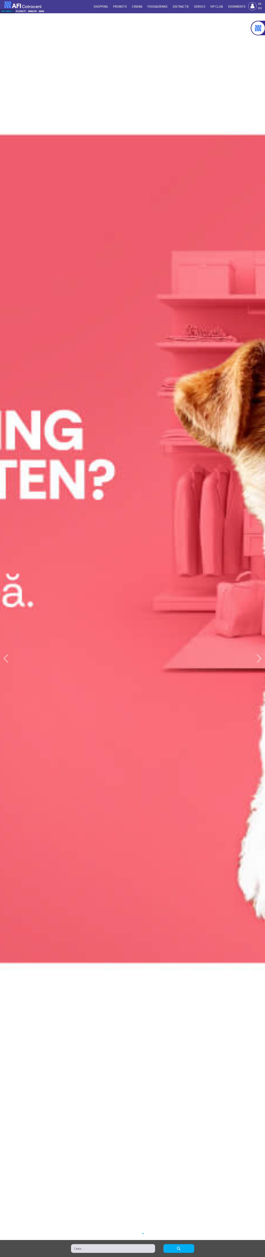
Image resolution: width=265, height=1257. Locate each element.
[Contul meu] (252, 6)
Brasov (32, 11)
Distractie (181, 7)
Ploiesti (21, 11)
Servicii (199, 7)
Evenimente (237, 7)
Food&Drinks (157, 7)
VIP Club (216, 7)
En (259, 4)
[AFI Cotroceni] (23, 4)
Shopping (101, 7)
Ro (260, 8)
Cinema (137, 7)
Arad (41, 11)
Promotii (120, 7)
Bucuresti (7, 11)
